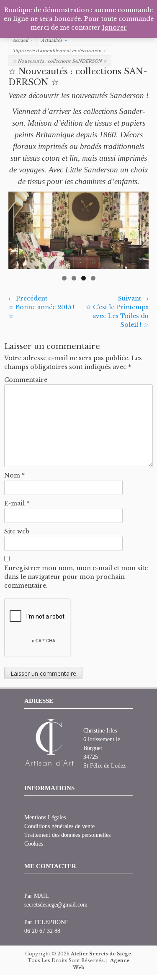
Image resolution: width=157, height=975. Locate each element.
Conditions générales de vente (59, 826)
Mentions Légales (45, 817)
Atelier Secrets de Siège (101, 954)
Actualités (54, 40)
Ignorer (114, 27)
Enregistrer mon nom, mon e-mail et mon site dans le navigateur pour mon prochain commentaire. (76, 576)
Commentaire (25, 380)
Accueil (22, 40)
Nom (14, 475)
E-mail (16, 503)
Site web (16, 531)
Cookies (33, 844)
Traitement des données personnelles (67, 835)
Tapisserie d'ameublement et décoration (59, 50)
